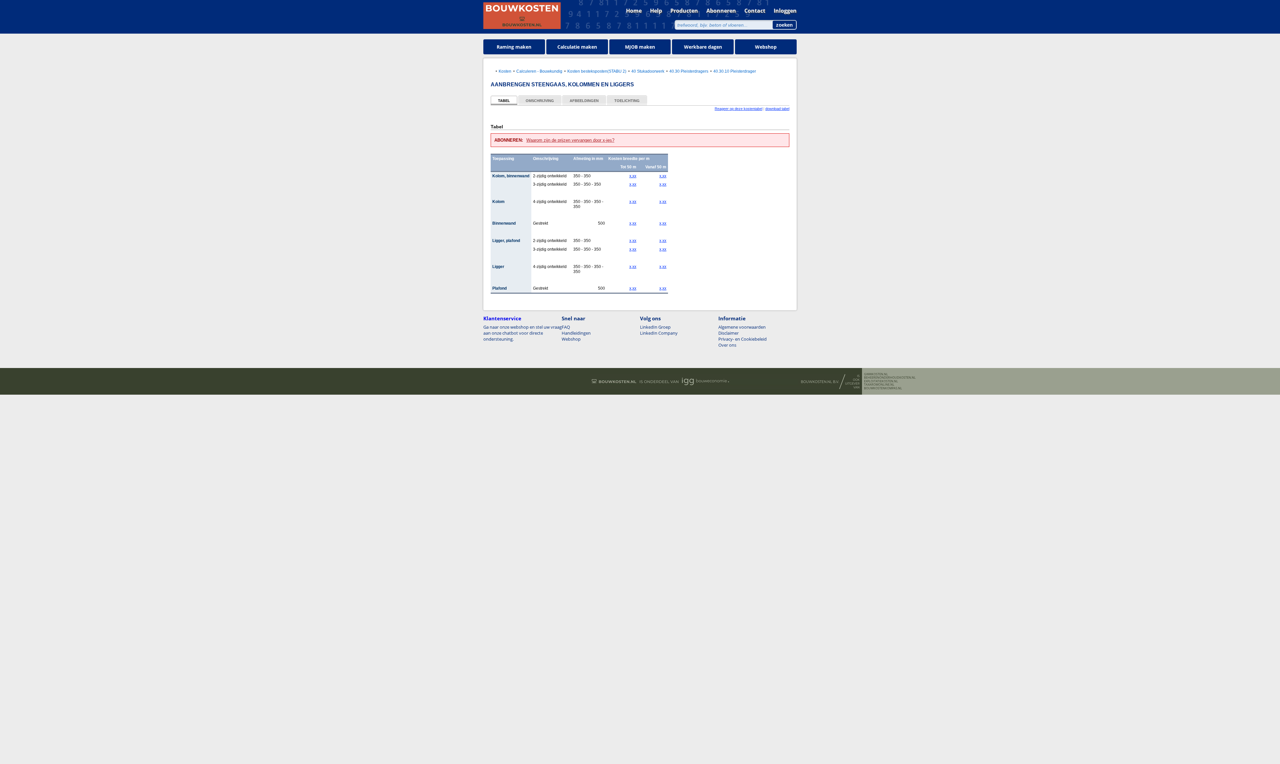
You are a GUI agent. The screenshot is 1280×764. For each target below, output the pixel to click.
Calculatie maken (577, 47)
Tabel (504, 101)
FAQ (566, 327)
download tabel (777, 109)
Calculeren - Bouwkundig (539, 71)
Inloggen (785, 10)
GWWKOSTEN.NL (876, 374)
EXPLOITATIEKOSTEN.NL (881, 381)
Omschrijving (540, 101)
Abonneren (721, 10)
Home (634, 10)
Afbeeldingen (584, 101)
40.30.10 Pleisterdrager (734, 71)
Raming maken (514, 47)
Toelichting (627, 101)
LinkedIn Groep (655, 327)
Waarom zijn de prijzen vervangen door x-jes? (570, 140)
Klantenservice (502, 318)
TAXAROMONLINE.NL (879, 385)
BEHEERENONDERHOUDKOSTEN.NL (890, 378)
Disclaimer (728, 333)
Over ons (727, 345)
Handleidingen (576, 333)
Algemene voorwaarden (742, 327)
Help (656, 10)
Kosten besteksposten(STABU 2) (596, 71)
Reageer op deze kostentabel (738, 109)
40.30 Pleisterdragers (688, 71)
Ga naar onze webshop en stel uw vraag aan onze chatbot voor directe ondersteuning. (522, 333)
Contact (754, 10)
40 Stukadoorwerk (647, 71)
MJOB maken (640, 47)
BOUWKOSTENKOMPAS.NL (883, 388)
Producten (684, 10)
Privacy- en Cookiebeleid (742, 339)
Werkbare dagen (703, 47)
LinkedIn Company (659, 333)
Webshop (766, 47)
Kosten (505, 71)
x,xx (632, 176)
